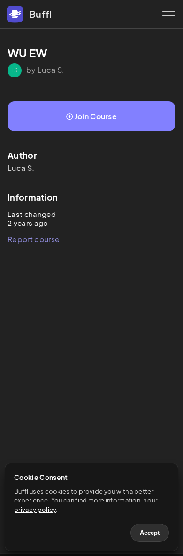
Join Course (96, 116)
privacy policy (35, 509)
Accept (150, 532)
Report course (34, 239)
